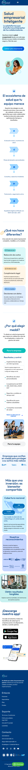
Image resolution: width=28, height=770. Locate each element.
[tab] (14, 350)
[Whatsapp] (10, 748)
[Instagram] (7, 748)
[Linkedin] (14, 748)
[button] (17, 2)
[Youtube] (18, 748)
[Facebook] (3, 748)
